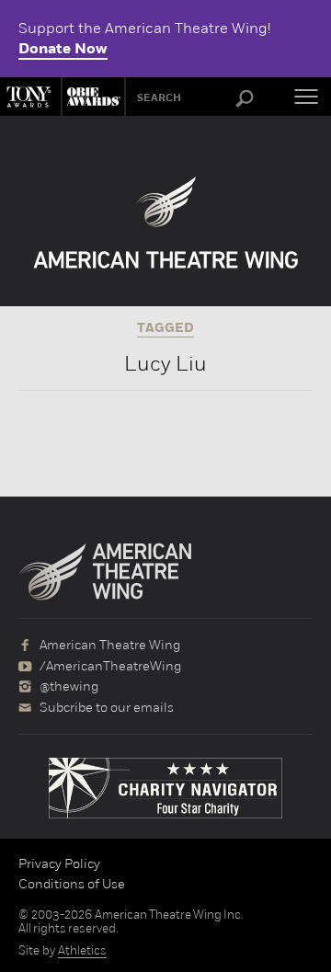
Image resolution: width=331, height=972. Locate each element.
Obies (91, 96)
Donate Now (63, 49)
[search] (245, 99)
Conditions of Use (71, 883)
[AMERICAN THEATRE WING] (166, 222)
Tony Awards (30, 96)
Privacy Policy (59, 863)
